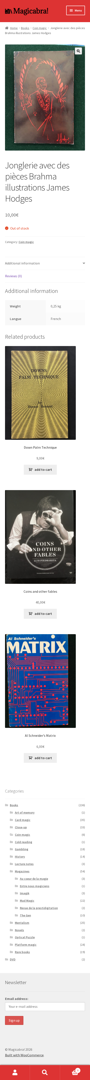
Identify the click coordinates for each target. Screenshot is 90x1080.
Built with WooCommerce (24, 1055)
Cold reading (23, 842)
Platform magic (25, 945)
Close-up (21, 827)
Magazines (22, 871)
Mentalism (22, 923)
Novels (19, 930)
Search (45, 1072)
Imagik (24, 893)
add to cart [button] (43, 469)
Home (14, 28)
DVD (13, 959)
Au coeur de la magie (34, 879)
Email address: (16, 998)
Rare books (22, 952)
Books (25, 28)
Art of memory (25, 812)
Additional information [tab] (22, 263)
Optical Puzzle (25, 937)
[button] (78, 51)
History (20, 856)
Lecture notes (24, 864)
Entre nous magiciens (34, 886)
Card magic (22, 820)
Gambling (21, 849)
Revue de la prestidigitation (39, 908)
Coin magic (40, 28)
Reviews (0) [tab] (13, 276)
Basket (69, 1069)
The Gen (25, 915)
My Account (15, 1072)
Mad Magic (27, 901)
